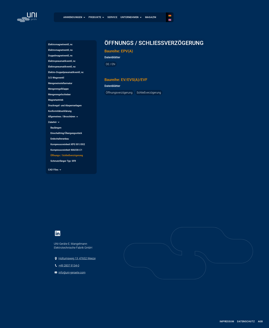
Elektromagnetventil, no (60, 50)
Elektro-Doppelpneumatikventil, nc (66, 72)
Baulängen (55, 128)
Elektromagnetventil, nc (60, 44)
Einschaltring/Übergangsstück (66, 133)
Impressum (227, 321)
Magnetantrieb (55, 100)
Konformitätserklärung (60, 111)
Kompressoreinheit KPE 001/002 (67, 144)
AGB (260, 321)
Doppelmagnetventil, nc (60, 56)
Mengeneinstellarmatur (60, 83)
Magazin (150, 17)
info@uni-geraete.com (72, 272)
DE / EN (110, 64)
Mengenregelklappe (58, 89)
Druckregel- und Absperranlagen (65, 105)
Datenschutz (246, 321)
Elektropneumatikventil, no (62, 67)
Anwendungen (72, 17)
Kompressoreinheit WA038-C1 (66, 150)
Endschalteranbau (59, 139)
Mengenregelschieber (59, 94)
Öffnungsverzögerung (119, 92)
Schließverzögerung (149, 92)
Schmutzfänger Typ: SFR (63, 161)
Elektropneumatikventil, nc (62, 61)
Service (112, 17)
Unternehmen (129, 17)
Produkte (95, 17)
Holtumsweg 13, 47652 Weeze (77, 258)
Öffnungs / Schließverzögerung (66, 155)
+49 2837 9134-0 (69, 265)
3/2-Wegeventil (56, 78)
